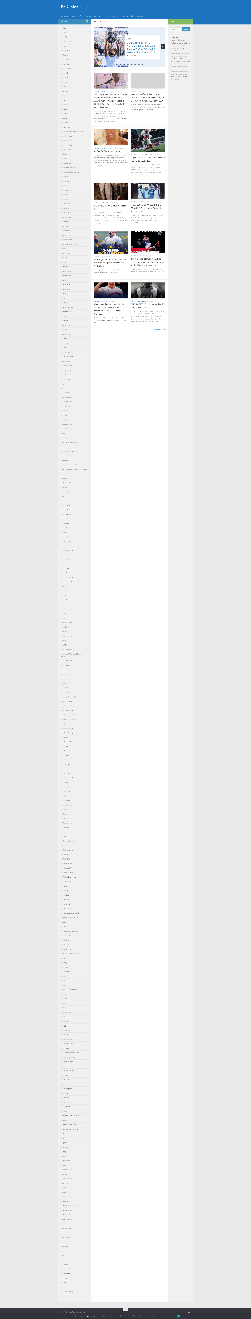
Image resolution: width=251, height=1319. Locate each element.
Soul (107, 202)
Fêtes (64, 474)
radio (64, 1008)
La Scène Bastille (68, 710)
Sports (74, 16)
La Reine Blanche (68, 706)
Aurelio (65, 95)
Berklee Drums (67, 136)
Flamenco (66, 478)
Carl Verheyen (67, 235)
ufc (63, 1255)
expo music (184, 51)
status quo (182, 74)
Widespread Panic (68, 1278)
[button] (116, 64)
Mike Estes (66, 827)
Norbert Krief (66, 904)
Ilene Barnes (66, 600)
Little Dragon (66, 791)
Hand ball (65, 559)
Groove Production (68, 550)
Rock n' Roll (66, 1084)
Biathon (65, 158)
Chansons (134, 41)
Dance (64, 348)
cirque (64, 298)
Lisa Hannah (66, 782)
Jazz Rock (65, 640)
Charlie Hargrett (67, 271)
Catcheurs (66, 253)
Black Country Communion (71, 172)
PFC (64, 958)
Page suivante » (159, 329)
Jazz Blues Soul (67, 622)
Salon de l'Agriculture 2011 (71, 1116)
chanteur (182, 45)
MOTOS (65, 845)
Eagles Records (67, 424)
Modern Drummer (68, 841)
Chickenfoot (66, 285)
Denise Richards (67, 366)
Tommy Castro (67, 1228)
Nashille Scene (67, 881)
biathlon (65, 154)
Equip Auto (66, 438)
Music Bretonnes (68, 850)
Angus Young (67, 68)
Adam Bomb (66, 50)
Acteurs (65, 46)
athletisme (66, 91)
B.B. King (65, 113)
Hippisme (65, 591)
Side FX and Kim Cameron (70, 1129)
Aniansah (65, 73)
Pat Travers (66, 940)
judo (64, 679)
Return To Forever (68, 1044)
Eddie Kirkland (67, 429)
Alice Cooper (66, 64)
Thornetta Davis (67, 1210)
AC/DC (65, 37)
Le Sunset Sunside (68, 751)
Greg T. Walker (67, 541)
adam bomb (175, 40)
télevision (65, 1188)
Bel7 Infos (69, 6)
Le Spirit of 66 (67, 742)
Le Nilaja (65, 737)
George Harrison (68, 514)
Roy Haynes (66, 1107)
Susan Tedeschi (67, 1179)
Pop (64, 976)
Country (140, 41)
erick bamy (179, 51)
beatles (179, 43)
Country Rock (67, 334)
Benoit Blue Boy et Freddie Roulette (73, 131)
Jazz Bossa (66, 627)
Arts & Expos (65, 16)
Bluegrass (66, 181)
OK (179, 1316)
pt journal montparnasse (70, 990)
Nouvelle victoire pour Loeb (71, 913)
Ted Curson (66, 1183)
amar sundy (182, 40)
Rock (106, 16)
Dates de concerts (68, 357)
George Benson (67, 510)
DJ (63, 388)
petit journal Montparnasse (71, 953)
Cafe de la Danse (68, 217)
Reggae (65, 1026)
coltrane (177, 48)
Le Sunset (66, 746)
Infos (80, 16)
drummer (65, 411)
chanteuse (173, 48)
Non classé (66, 899)
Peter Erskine (67, 949)
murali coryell (184, 66)
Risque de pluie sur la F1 (70, 1057)
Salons (65, 1120)
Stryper (65, 1156)
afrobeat (65, 55)
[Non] (249, 1316)
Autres (65, 109)
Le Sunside (66, 755)
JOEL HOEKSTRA (68, 661)
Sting (64, 1152)
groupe (182, 56)
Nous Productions (68, 908)
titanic (179, 76)
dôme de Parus (67, 397)
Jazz (94, 16)
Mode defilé (66, 836)
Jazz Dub (65, 631)
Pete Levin (66, 944)
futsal (64, 501)
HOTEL (65, 595)
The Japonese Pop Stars (70, 1206)
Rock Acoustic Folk (68, 1071)
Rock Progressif (67, 1089)
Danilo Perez (66, 352)
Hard (64, 564)
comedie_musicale (68, 312)
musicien (173, 69)
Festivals (65, 460)
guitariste (176, 58)
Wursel (65, 1287)
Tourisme (65, 1246)
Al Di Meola (66, 59)
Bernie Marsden (67, 149)
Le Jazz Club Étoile (68, 728)
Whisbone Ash (67, 1269)
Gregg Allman (67, 546)
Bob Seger (66, 199)
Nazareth (65, 890)
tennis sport (66, 1201)
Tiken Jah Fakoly (67, 1219)
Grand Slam (66, 537)
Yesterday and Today (69, 1296)
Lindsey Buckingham (69, 778)
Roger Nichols (67, 1102)
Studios (65, 1165)
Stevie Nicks (66, 1147)
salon (172, 74)
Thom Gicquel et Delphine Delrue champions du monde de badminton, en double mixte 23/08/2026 (147, 262)
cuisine (103, 91)
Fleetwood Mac (67, 483)
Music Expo (66, 854)
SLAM (64, 1134)
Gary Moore (66, 505)
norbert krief (186, 69)
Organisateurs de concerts (71, 931)
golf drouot (178, 56)
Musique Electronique (69, 877)
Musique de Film (68, 872)
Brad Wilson (66, 208)
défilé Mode (66, 361)
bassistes (65, 122)
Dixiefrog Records (68, 379)
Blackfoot (65, 177)
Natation (65, 886)
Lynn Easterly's (67, 805)
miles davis (177, 66)
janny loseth (178, 61)
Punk (64, 994)
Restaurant (66, 1035)
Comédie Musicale (68, 307)
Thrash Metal (67, 1215)
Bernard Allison (67, 140)
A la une (129, 41)
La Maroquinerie (67, 701)
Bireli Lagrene (67, 163)
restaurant (178, 71)
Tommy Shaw (67, 1233)
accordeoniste (67, 41)
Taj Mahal (175, 76)
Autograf (65, 104)
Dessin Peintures (68, 370)
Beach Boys (66, 127)
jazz (182, 61)
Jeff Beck (65, 645)
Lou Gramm (66, 796)
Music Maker (66, 859)
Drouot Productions (69, 406)
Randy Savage (67, 1012)
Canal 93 (65, 226)
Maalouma (187, 64)
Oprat (64, 926)
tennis (64, 1192)
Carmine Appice (67, 240)
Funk (64, 496)
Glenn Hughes (67, 528)
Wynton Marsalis (68, 1291)
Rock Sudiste (66, 1093)
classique (65, 303)
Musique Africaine (68, 863)
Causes (65, 258)
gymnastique (67, 555)
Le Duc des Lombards (69, 719)
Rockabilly (66, 1098)
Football (140, 154)
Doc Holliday (66, 393)
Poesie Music (67, 972)
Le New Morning (68, 733)
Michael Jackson (67, 823)
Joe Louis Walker (68, 649)
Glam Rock (66, 523)
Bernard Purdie (67, 145)
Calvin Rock (66, 222)
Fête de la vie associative (70, 465)
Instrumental (66, 609)
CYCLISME (66, 343)
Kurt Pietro (66, 688)
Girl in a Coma (67, 519)
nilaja (182, 69)
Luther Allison (67, 800)
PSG (146, 154)
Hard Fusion (66, 568)
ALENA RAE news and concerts (108, 151)
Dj (63, 384)
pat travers (173, 71)
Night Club (66, 895)
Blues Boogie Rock (127, 16)
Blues (100, 16)
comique (65, 316)
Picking (65, 963)
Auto (64, 100)
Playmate (65, 967)
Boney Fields (66, 204)
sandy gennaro (176, 74)
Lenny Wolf (66, 769)
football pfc (66, 492)
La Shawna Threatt (68, 715)
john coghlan (173, 64)
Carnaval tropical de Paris (70, 244)
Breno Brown (67, 213)
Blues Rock (114, 16)
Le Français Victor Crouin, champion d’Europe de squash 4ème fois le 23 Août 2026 (110, 262)
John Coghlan (66, 665)
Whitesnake (66, 1273)
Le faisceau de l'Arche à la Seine (72, 724)
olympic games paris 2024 (70, 917)
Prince (64, 981)
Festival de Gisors (68, 456)
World (64, 1282)
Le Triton (65, 760)
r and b (65, 999)
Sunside (65, 1174)
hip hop (65, 586)
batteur (174, 43)
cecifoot (140, 202)
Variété (65, 1260)
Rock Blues (66, 1075)
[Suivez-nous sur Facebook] (87, 21)
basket (65, 118)
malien (172, 66)
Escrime (65, 447)
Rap (64, 1017)
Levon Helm (66, 773)
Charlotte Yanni (67, 276)
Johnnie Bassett (67, 670)
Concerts (88, 16)
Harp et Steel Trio (68, 577)
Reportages (66, 1030)
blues (184, 42)
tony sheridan (184, 76)
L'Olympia (66, 692)
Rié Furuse (66, 1048)
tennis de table (67, 1197)
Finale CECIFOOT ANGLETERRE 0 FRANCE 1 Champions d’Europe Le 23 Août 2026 (146, 208)
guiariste (186, 56)
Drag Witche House (68, 402)
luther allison (180, 64)
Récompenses (67, 1021)
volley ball (65, 1264)
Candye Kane (66, 231)
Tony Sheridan (67, 1242)
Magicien (65, 809)
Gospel (65, 532)
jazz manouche (67, 636)
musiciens (178, 69)
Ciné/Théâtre (67, 289)
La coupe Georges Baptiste (71, 697)
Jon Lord (65, 674)
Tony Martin (66, 1237)
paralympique (67, 935)
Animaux (65, 77)
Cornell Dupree (67, 325)
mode (64, 832)
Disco (64, 375)
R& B (64, 1003)
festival (184, 53)
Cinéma (65, 294)
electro (65, 433)
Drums (65, 415)
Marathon (66, 814)
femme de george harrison (177, 53)
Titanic (64, 1224)
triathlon (65, 1251)
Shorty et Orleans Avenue (70, 1125)
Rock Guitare (66, 1080)
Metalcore (66, 818)
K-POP (65, 683)
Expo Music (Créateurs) (70, 451)
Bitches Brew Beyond (69, 167)
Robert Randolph (68, 1062)
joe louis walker (186, 61)
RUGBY (65, 1111)
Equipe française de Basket (71, 442)
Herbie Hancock (67, 582)
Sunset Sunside (67, 1170)
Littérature (66, 787)
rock (182, 71)
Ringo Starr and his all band (71, 1053)
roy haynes (185, 71)
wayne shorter (175, 79)
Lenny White (66, 764)
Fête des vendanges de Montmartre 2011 (75, 469)
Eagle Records (67, 420)
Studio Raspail (67, 1161)
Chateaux (65, 280)
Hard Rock (139, 16)
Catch (64, 249)
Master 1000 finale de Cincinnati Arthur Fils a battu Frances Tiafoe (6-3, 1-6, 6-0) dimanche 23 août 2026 (148, 97)
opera (64, 922)
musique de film (67, 868)
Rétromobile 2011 (68, 1039)
